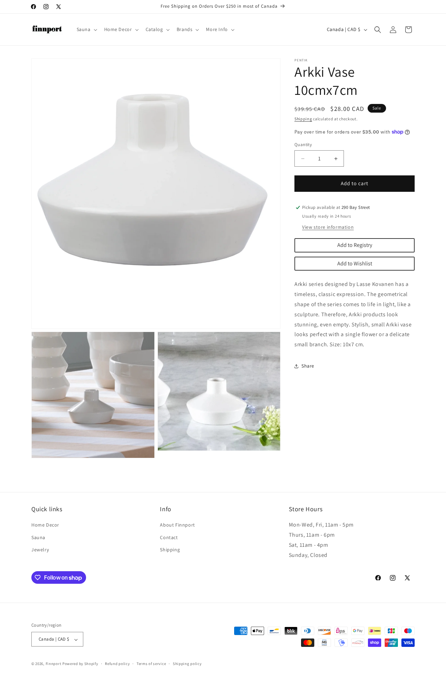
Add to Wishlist (354, 263)
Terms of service (151, 663)
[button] (86, 29)
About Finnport (177, 525)
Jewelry (40, 549)
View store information (328, 227)
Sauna (38, 537)
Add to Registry (354, 245)
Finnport (54, 664)
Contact (169, 537)
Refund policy (117, 663)
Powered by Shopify (80, 664)
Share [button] (307, 366)
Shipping (303, 118)
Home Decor (45, 525)
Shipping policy (187, 663)
